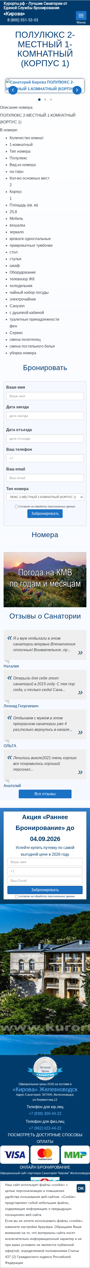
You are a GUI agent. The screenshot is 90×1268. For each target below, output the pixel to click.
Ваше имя (15, 387)
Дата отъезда (19, 430)
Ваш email (15, 469)
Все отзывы (45, 794)
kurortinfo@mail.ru (40, 1016)
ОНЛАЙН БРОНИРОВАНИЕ (45, 1167)
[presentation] (13, 90)
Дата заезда (17, 407)
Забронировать (45, 513)
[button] (39, 99)
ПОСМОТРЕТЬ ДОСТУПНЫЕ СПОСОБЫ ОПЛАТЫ (45, 1138)
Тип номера (17, 489)
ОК (81, 1188)
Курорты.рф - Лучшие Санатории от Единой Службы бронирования (35, 5)
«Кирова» (14, 14)
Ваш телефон (19, 449)
